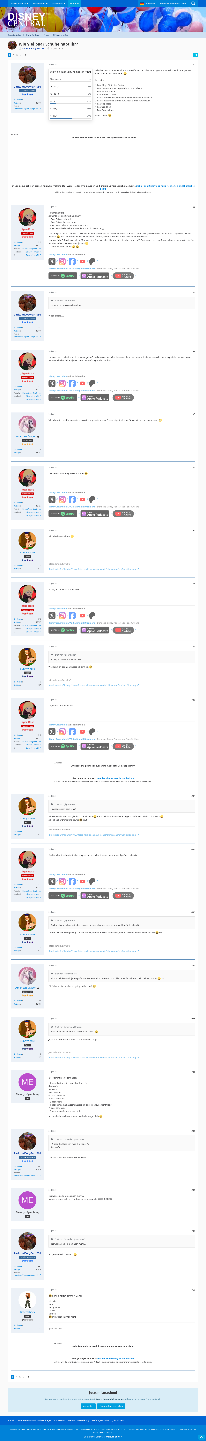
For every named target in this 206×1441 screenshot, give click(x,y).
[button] (148, 3)
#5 (194, 414)
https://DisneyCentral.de (31, 248)
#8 (194, 583)
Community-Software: (103, 1436)
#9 (194, 646)
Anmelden (88, 1406)
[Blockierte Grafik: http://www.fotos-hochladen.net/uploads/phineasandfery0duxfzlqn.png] (92, 569)
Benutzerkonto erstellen (111, 1406)
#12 (193, 849)
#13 (193, 912)
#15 (193, 1018)
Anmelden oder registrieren (173, 3)
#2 (194, 206)
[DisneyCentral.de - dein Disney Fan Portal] (103, 19)
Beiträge (17, 103)
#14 (193, 965)
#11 (193, 796)
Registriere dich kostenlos (109, 1399)
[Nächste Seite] (25, 55)
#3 (194, 292)
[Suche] (193, 3)
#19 (193, 1230)
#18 (193, 1190)
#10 (193, 699)
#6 (194, 467)
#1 (194, 64)
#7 (194, 530)
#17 (193, 1131)
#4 (194, 351)
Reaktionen (18, 99)
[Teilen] (195, 55)
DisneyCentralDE (32, 252)
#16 (193, 1071)
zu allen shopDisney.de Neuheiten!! (115, 778)
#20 (193, 1289)
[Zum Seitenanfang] (201, 1437)
